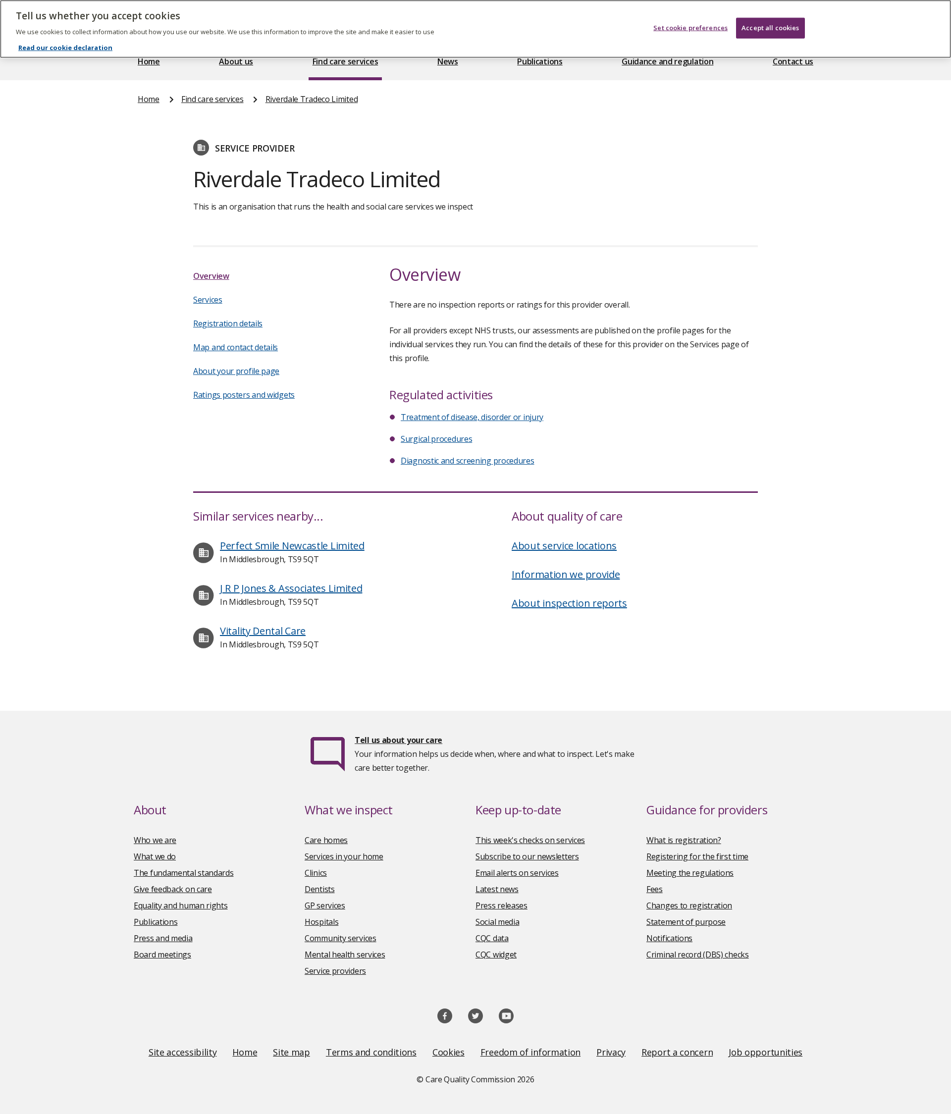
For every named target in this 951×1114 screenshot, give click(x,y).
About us (236, 61)
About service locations (564, 545)
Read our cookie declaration (65, 47)
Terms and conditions (371, 1052)
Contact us (793, 61)
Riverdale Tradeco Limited (311, 99)
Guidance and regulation (667, 61)
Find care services (345, 61)
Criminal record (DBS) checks (697, 954)
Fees (654, 889)
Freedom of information (530, 1052)
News (447, 61)
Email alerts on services (517, 872)
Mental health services (345, 954)
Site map (291, 1052)
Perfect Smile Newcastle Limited (292, 545)
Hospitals (321, 921)
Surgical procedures (436, 438)
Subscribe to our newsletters (527, 856)
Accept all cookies (770, 27)
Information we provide (566, 574)
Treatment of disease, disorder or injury (472, 417)
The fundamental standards (184, 872)
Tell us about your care (398, 740)
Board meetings (162, 954)
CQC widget (496, 954)
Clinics (316, 872)
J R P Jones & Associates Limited (291, 588)
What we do (155, 856)
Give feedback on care (173, 889)
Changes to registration (689, 905)
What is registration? (683, 840)
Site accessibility (183, 1052)
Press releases (502, 905)
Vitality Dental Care (263, 630)
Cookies (448, 1052)
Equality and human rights (181, 905)
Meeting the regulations (690, 872)
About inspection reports (569, 603)
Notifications (669, 938)
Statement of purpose (686, 921)
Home (149, 61)
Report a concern (677, 1052)
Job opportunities (765, 1052)
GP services (325, 905)
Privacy (611, 1052)
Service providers (335, 970)
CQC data (492, 938)
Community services (340, 938)
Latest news (497, 889)
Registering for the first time (697, 856)
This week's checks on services (530, 840)
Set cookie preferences (690, 27)
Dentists (320, 889)
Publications (539, 61)
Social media (497, 921)
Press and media (163, 938)
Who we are (155, 840)
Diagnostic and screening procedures (467, 460)
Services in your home (344, 856)
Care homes (326, 840)
